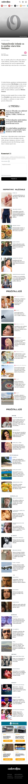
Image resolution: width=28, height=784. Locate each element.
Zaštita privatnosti (19, 776)
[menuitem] (23, 2)
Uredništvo (10, 776)
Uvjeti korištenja (18, 774)
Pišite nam (9, 774)
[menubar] (23, 2)
